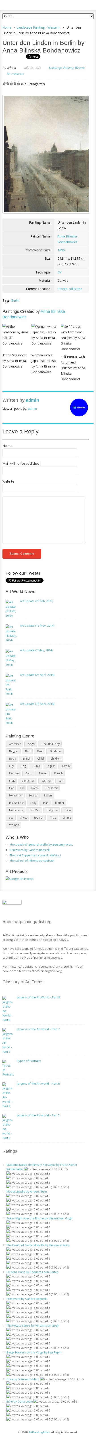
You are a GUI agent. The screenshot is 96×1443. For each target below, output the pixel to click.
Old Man (34, 810)
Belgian (14, 751)
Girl (61, 781)
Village (67, 817)
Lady (33, 803)
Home (6, 27)
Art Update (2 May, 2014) (36, 650)
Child (40, 758)
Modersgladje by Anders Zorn (26, 1191)
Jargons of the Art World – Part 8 (38, 997)
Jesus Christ (16, 803)
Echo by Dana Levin (19, 1401)
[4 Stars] (15, 83)
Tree (53, 817)
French (58, 773)
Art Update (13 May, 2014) (37, 626)
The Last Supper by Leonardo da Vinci (35, 855)
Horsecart (52, 788)
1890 (61, 250)
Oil (59, 272)
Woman (14, 825)
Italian (48, 795)
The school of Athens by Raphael (32, 861)
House (33, 795)
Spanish (39, 817)
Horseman (16, 795)
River (68, 810)
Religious (52, 810)
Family (66, 766)
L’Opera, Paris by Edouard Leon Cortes (32, 1272)
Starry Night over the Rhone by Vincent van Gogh (39, 1218)
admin (11, 67)
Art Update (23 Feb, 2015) (36, 601)
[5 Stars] (18, 83)
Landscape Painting (31, 27)
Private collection (70, 289)
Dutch (36, 766)
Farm (29, 773)
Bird (28, 751)
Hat (11, 788)
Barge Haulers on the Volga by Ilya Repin (33, 1352)
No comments (15, 73)
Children (55, 758)
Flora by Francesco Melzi (23, 1379)
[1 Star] (4, 83)
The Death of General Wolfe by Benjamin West (41, 844)
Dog (23, 766)
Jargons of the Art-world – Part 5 (38, 1115)
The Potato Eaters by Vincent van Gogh (32, 1325)
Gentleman (28, 781)
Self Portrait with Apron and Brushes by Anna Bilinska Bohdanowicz (73, 368)
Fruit (12, 781)
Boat (40, 751)
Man (45, 803)
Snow (23, 817)
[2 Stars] (8, 83)
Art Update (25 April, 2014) (37, 675)
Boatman (56, 751)
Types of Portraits (29, 1061)
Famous (14, 773)
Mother (59, 803)
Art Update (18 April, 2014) (37, 704)
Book (12, 758)
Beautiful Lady (51, 744)
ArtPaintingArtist (19, 4)
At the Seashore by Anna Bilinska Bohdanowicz (14, 360)
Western (54, 27)
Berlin (15, 300)
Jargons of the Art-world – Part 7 (38, 1029)
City (11, 766)
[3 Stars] (11, 83)
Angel (31, 744)
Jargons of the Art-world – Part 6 (38, 1084)
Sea (11, 817)
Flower (43, 773)
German (47, 781)
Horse (35, 788)
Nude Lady (16, 810)
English (51, 766)
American (15, 744)
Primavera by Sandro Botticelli (30, 850)
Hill (22, 788)
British (27, 758)
